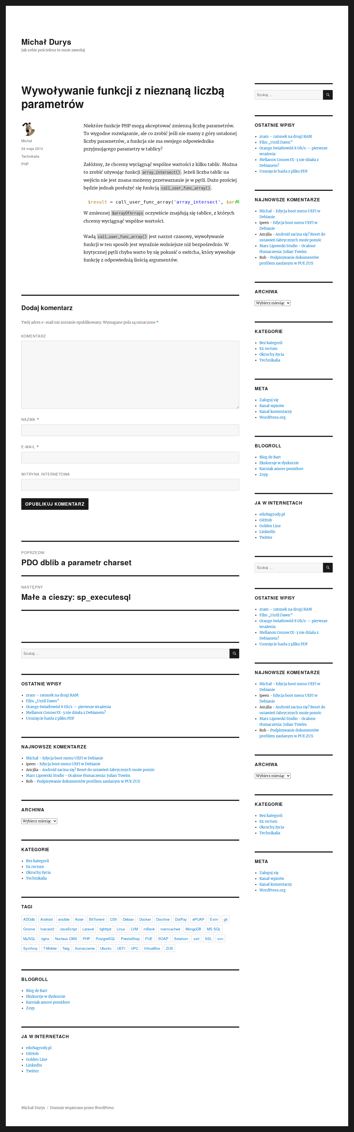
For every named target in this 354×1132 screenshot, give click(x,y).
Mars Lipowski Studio (45, 775)
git (226, 919)
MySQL (29, 938)
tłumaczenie (85, 948)
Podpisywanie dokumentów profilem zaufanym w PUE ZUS (88, 781)
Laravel (88, 929)
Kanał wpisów (271, 405)
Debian (128, 919)
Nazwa (30, 419)
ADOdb (29, 919)
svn (220, 938)
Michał (26, 140)
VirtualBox (152, 948)
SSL (208, 938)
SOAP (163, 938)
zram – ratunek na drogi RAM (52, 695)
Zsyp (30, 1008)
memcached (170, 929)
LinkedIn (34, 1065)
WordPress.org (272, 417)
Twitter (32, 1071)
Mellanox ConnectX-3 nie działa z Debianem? (66, 712)
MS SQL (214, 929)
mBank (149, 929)
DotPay (181, 919)
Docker (145, 919)
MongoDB (193, 929)
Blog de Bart (36, 990)
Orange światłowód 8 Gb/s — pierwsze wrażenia (68, 706)
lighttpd (105, 929)
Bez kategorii (37, 861)
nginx (45, 938)
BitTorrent (97, 919)
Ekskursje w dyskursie (45, 996)
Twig (65, 948)
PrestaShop (130, 938)
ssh (196, 938)
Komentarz (33, 336)
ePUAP (198, 919)
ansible (63, 919)
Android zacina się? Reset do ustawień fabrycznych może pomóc (98, 769)
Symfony (30, 948)
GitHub (32, 1053)
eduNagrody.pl (38, 1048)
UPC (134, 948)
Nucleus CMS (66, 938)
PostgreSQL (105, 938)
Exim (214, 919)
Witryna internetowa (45, 474)
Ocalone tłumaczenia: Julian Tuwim (99, 775)
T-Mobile (50, 948)
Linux (121, 929)
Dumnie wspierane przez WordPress (82, 1107)
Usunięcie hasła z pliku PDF (50, 718)
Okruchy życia (38, 872)
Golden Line (36, 1059)
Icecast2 (47, 929)
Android (46, 919)
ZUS (169, 948)
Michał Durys (46, 41)
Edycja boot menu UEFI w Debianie (72, 758)
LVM (134, 929)
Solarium (181, 938)
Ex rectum (35, 866)
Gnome (29, 929)
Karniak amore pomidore (48, 1002)
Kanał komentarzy (275, 411)
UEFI (121, 948)
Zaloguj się (268, 400)
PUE (149, 938)
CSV (113, 919)
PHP (25, 164)
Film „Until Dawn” (42, 701)
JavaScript (68, 929)
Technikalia (30, 156)
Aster (79, 919)
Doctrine (163, 919)
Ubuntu (105, 948)
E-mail (30, 446)
